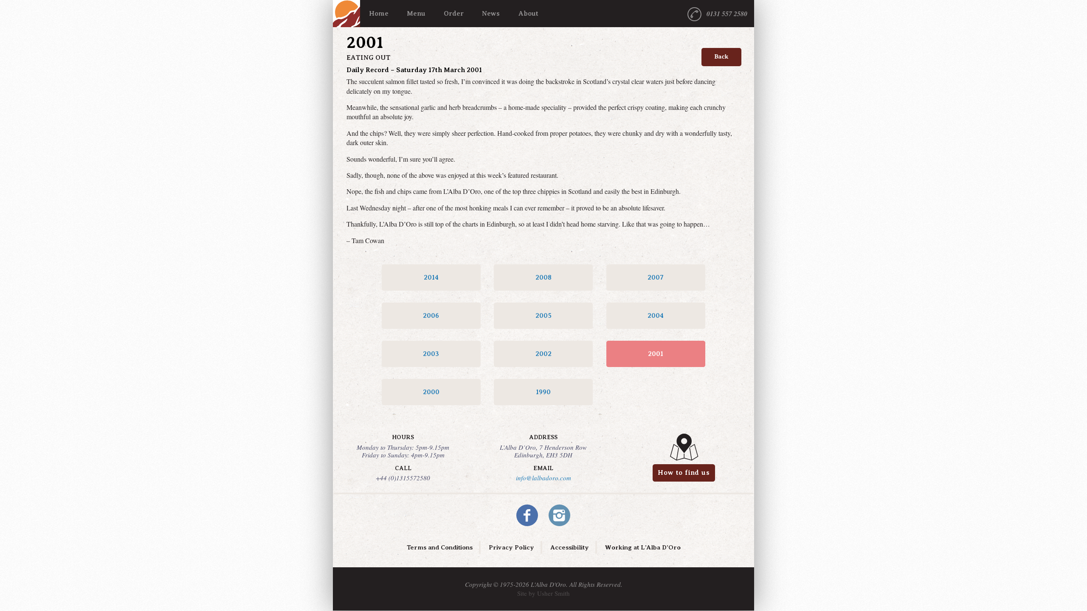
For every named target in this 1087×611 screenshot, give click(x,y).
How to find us (684, 472)
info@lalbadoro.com (543, 478)
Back (721, 56)
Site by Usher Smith (543, 593)
